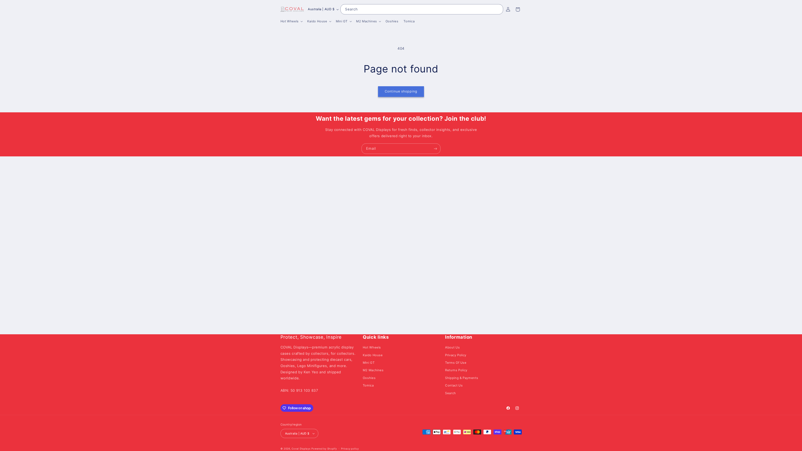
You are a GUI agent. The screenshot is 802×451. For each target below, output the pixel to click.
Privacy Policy (455, 355)
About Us (452, 347)
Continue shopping (401, 91)
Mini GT (368, 363)
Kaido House (373, 355)
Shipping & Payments (461, 378)
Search (450, 393)
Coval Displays (301, 448)
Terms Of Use (456, 363)
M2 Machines (373, 370)
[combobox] (422, 9)
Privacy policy (350, 448)
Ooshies (369, 378)
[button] (291, 21)
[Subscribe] (435, 148)
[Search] (498, 9)
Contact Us (454, 385)
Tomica (368, 385)
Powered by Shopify (324, 448)
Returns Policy (456, 370)
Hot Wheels (372, 347)
